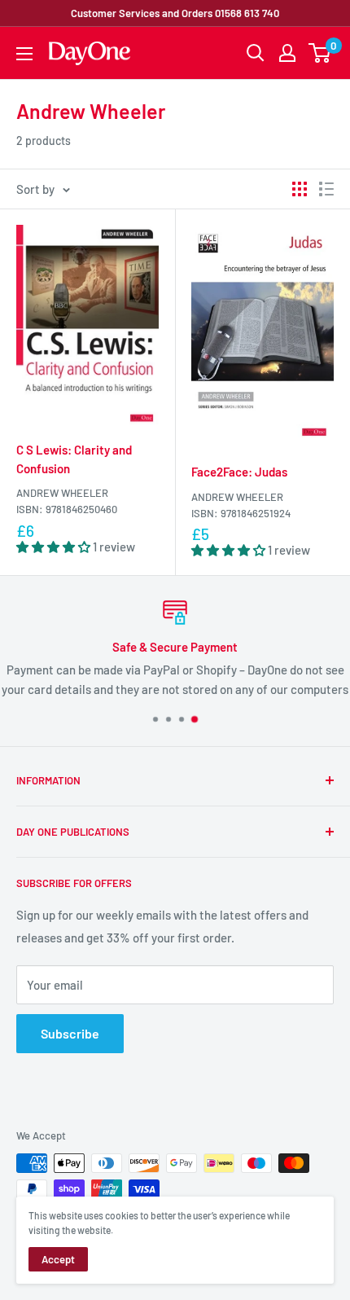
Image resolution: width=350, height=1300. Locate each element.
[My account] (287, 53)
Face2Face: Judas (239, 471)
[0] (320, 53)
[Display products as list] (326, 189)
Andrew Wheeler (62, 492)
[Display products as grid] (299, 189)
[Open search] (256, 53)
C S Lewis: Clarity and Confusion (74, 459)
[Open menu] (24, 53)
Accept (58, 1259)
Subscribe (70, 1033)
